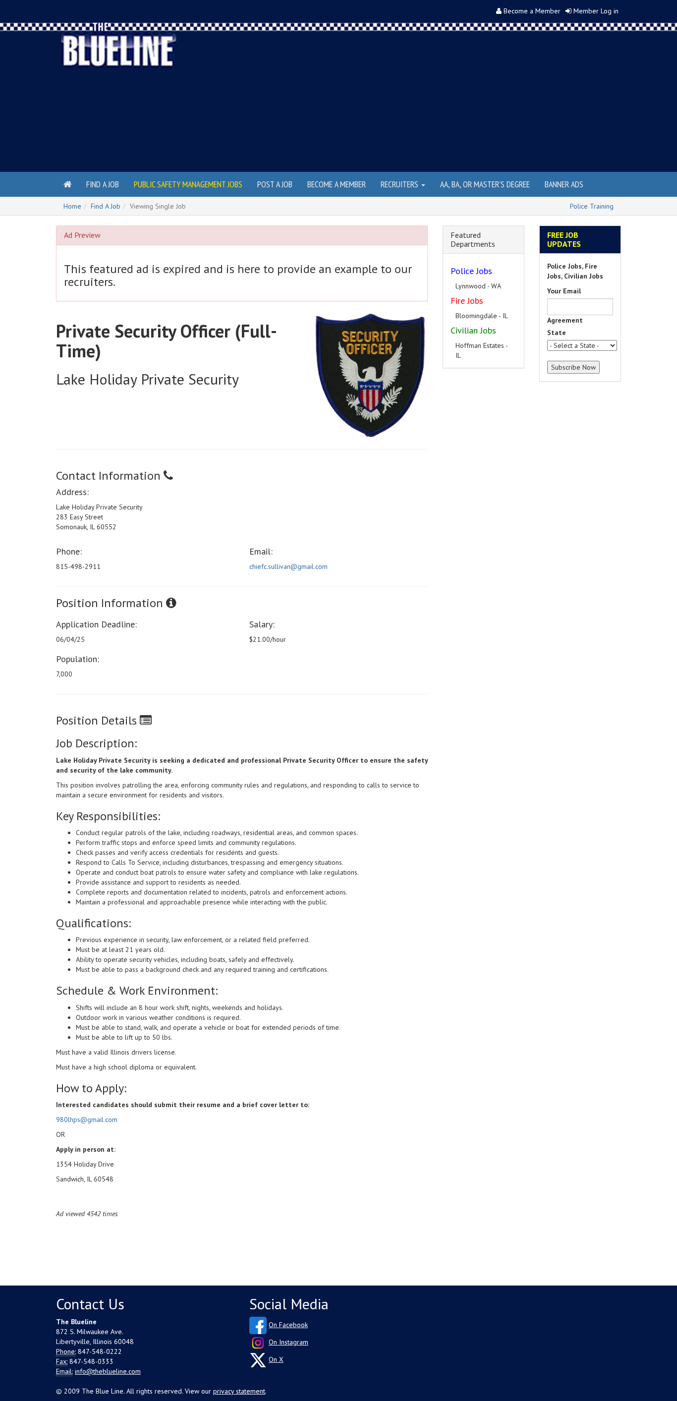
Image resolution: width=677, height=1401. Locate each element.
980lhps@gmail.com (86, 1119)
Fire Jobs (467, 300)
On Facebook (288, 1324)
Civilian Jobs (473, 330)
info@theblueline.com (108, 1371)
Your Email (564, 290)
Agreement (565, 320)
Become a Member (532, 10)
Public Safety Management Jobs (188, 184)
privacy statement (239, 1391)
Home (72, 206)
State (556, 332)
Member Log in (596, 10)
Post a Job (274, 184)
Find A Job (105, 206)
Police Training (592, 206)
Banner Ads (564, 184)
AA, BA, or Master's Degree (485, 184)
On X (276, 1359)
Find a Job (102, 184)
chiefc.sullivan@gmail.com (288, 566)
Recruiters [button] (400, 184)
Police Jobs (471, 271)
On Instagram (288, 1342)
